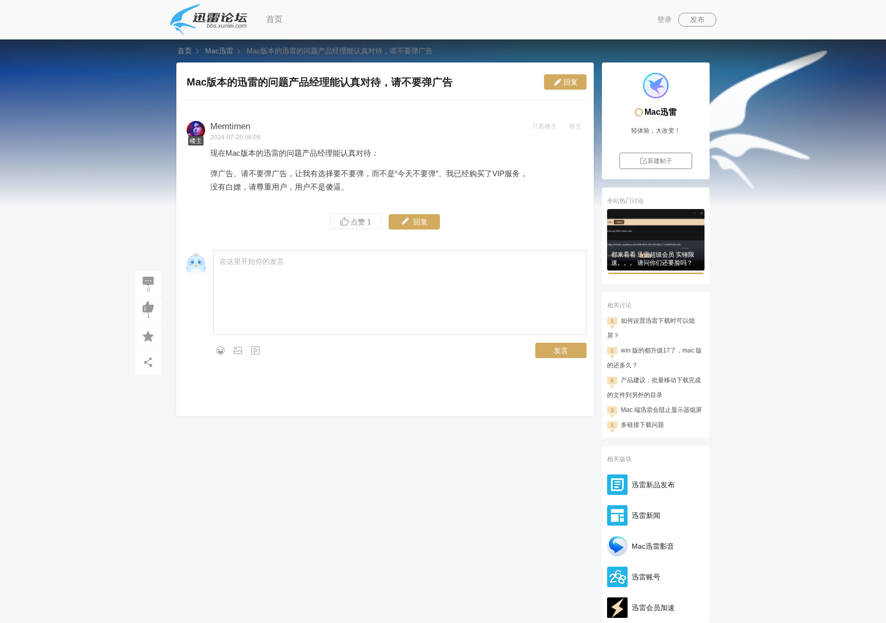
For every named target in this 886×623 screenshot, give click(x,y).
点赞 (360, 222)
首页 (274, 19)
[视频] (255, 350)
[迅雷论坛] (208, 19)
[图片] (238, 350)
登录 (664, 19)
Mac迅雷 (219, 51)
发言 (561, 350)
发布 (697, 19)
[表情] (220, 350)
